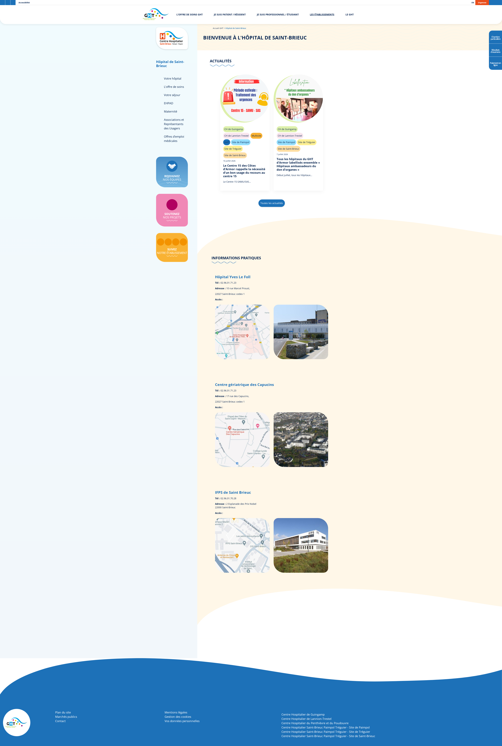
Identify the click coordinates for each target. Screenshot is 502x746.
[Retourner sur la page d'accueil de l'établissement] (172, 38)
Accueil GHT (218, 28)
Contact (60, 721)
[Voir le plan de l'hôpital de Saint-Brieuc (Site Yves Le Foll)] (242, 358)
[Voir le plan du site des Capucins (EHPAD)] (242, 466)
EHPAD (168, 103)
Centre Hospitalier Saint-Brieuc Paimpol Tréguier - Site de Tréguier (325, 732)
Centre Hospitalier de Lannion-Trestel (306, 719)
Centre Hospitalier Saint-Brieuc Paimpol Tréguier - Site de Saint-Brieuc (328, 736)
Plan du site (63, 712)
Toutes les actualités (271, 203)
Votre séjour (172, 95)
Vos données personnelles (182, 721)
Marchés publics (66, 717)
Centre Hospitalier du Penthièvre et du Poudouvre (315, 723)
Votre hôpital (172, 78)
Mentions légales (176, 712)
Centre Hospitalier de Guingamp (303, 714)
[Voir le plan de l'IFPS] (242, 571)
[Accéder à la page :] (160, 242)
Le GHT (350, 14)
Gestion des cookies (178, 717)
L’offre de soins (174, 87)
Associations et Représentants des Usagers (174, 124)
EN (473, 2)
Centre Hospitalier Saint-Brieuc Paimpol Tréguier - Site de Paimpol (325, 727)
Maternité (170, 111)
